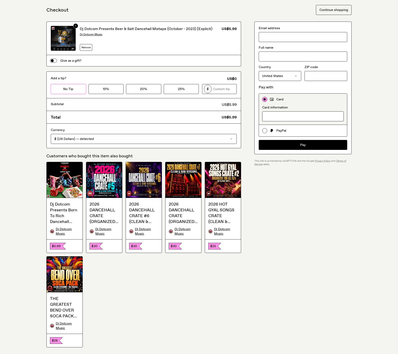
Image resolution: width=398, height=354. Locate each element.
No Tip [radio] (68, 89)
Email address (269, 28)
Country (265, 67)
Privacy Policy (323, 160)
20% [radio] (143, 89)
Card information (275, 107)
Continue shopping (333, 10)
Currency (58, 130)
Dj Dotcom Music (91, 34)
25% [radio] (181, 89)
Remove (86, 47)
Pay (303, 145)
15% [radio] (106, 89)
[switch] (53, 61)
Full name (266, 47)
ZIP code (311, 67)
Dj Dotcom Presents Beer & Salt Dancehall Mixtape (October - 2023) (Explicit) (146, 28)
